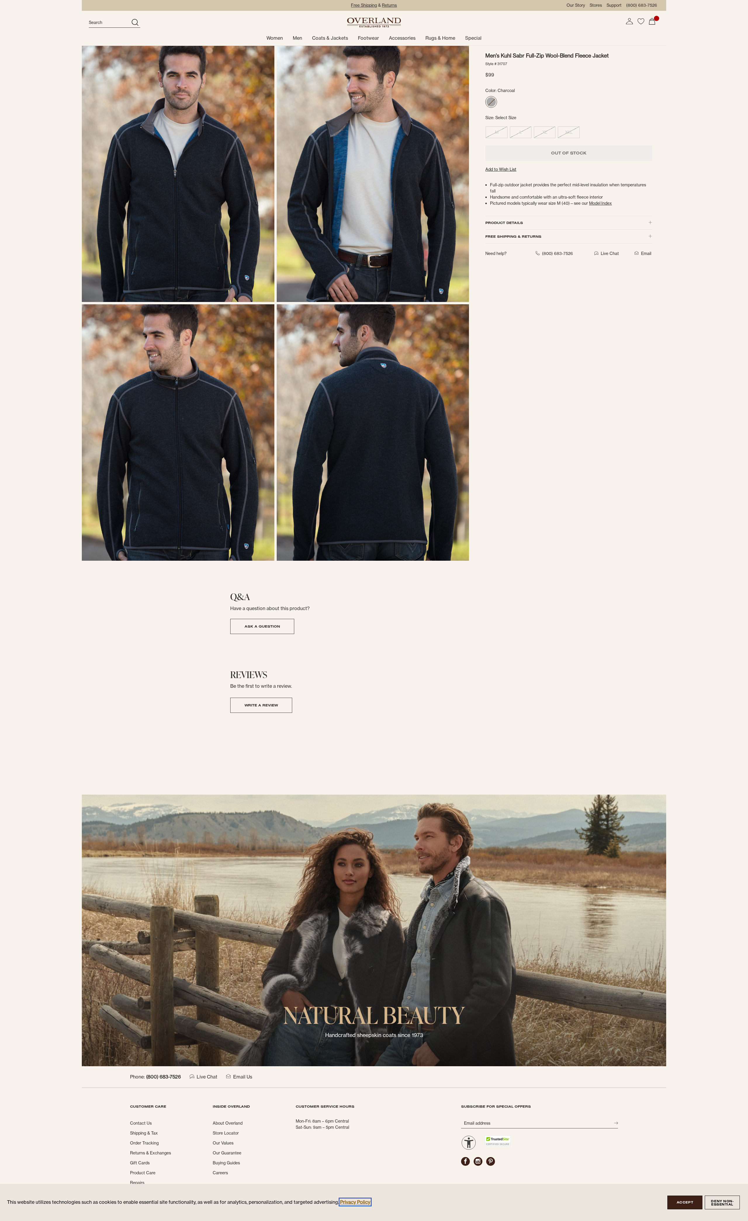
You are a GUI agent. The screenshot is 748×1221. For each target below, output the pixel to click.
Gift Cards (140, 1163)
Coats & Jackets (330, 38)
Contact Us (141, 1123)
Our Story (576, 5)
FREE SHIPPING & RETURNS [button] (513, 236)
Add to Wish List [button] (500, 169)
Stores (596, 5)
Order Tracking (144, 1143)
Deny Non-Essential (722, 1202)
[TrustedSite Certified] (497, 1140)
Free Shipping (364, 5)
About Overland (228, 1123)
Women (274, 38)
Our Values (223, 1143)
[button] (629, 21)
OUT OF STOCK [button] (568, 153)
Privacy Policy (355, 1202)
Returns (389, 5)
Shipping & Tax (144, 1133)
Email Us (242, 1077)
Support (614, 5)
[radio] (491, 102)
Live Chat (207, 1077)
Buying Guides (226, 1163)
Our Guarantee (227, 1153)
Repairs (137, 1182)
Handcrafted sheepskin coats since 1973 (374, 1035)
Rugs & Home (440, 38)
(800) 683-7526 (641, 5)
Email (646, 253)
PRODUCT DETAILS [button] (504, 222)
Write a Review (261, 705)
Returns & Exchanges (150, 1153)
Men (297, 38)
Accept (685, 1202)
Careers (220, 1172)
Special (473, 38)
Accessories (402, 38)
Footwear (368, 38)
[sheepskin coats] (374, 930)
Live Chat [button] (610, 253)
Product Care (142, 1172)
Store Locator (226, 1133)
